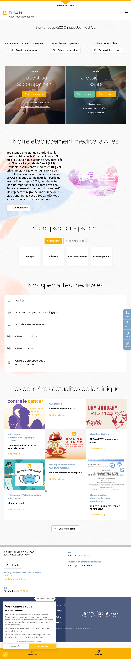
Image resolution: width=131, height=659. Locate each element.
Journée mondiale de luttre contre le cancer (22, 447)
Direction (8, 575)
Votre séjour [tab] (53, 240)
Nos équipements (95, 104)
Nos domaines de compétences (96, 108)
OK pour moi (42, 646)
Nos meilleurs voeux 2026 (62, 408)
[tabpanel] (65, 256)
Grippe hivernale (16, 503)
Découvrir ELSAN (65, 5)
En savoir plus (76, 301)
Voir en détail (16, 646)
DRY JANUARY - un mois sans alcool (104, 441)
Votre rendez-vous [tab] (75, 241)
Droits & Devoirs (69, 628)
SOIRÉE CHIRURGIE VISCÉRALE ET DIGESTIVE (105, 508)
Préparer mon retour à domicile (35, 102)
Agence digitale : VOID (83, 628)
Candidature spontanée (15, 579)
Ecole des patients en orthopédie (65, 472)
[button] (5, 655)
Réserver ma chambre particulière (35, 107)
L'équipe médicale (96, 112)
